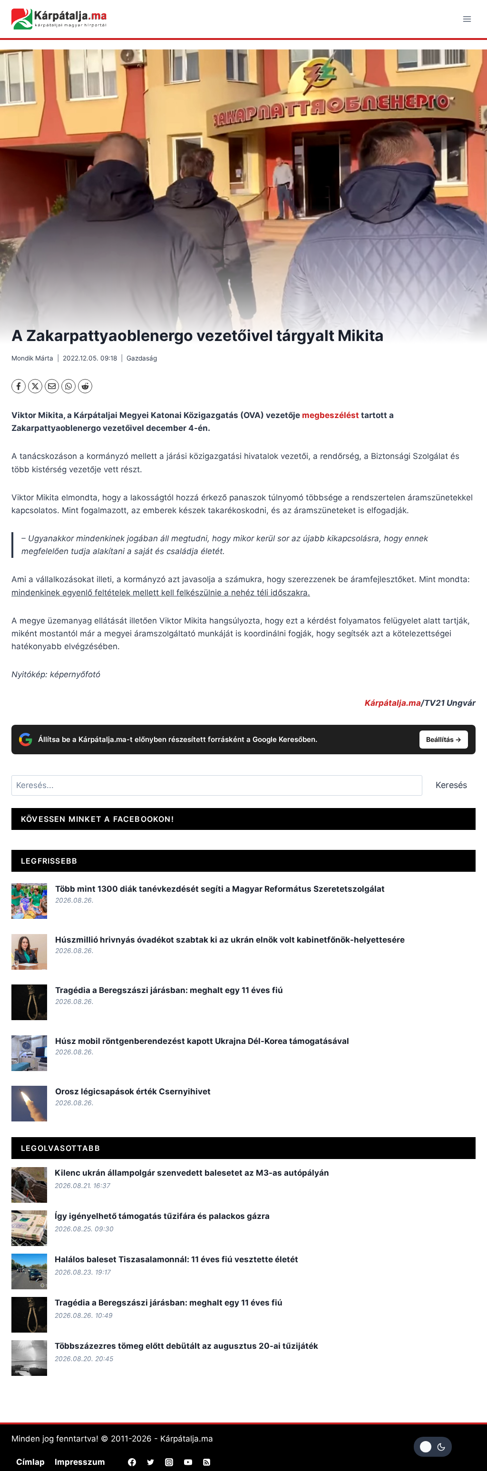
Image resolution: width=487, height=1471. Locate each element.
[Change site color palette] (433, 1447)
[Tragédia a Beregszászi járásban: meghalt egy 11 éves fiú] (29, 1002)
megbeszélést (331, 415)
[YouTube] (188, 1462)
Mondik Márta (32, 358)
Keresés (451, 785)
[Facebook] (18, 386)
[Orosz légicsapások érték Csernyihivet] (29, 1103)
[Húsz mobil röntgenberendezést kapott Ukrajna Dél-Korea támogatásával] (29, 1053)
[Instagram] (169, 1462)
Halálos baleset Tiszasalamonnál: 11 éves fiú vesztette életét (176, 1259)
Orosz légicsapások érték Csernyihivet (133, 1091)
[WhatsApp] (68, 386)
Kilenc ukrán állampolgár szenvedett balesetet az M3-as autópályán (192, 1173)
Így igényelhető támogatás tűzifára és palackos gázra (162, 1216)
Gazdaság (142, 358)
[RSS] (206, 1462)
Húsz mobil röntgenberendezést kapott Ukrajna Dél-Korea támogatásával (202, 1041)
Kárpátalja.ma (393, 703)
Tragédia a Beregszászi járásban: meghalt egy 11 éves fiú (169, 990)
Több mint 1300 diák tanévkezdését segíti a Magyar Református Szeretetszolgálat (220, 889)
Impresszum (80, 1462)
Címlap (30, 1462)
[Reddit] (85, 386)
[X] (35, 386)
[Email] (52, 386)
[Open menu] (467, 18)
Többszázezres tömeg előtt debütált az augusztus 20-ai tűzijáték (186, 1346)
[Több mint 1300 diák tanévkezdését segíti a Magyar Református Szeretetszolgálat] (29, 901)
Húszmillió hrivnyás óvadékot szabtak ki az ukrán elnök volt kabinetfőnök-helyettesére (230, 940)
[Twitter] (151, 1462)
